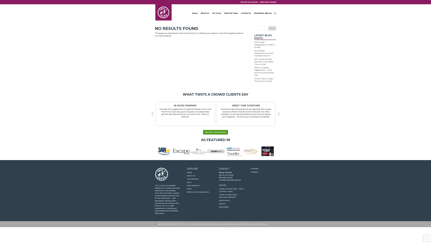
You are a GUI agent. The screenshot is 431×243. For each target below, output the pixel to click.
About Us (205, 13)
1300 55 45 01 (224, 175)
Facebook (254, 169)
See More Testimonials (215, 132)
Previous (153, 114)
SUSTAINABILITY (193, 185)
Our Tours (216, 13)
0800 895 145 (224, 177)
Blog (189, 182)
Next (278, 114)
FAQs (189, 189)
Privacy (222, 204)
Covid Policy (224, 200)
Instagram (254, 172)
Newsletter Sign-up (263, 13)
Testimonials (193, 179)
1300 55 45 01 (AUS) (249, 2)
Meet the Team (231, 13)
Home (195, 13)
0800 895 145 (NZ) (268, 2)
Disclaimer (224, 207)
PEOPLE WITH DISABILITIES (198, 192)
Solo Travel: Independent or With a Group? (264, 44)
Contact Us (246, 13)
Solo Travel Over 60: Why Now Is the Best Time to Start (263, 61)
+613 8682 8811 (224, 180)
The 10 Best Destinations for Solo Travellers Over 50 (263, 53)
